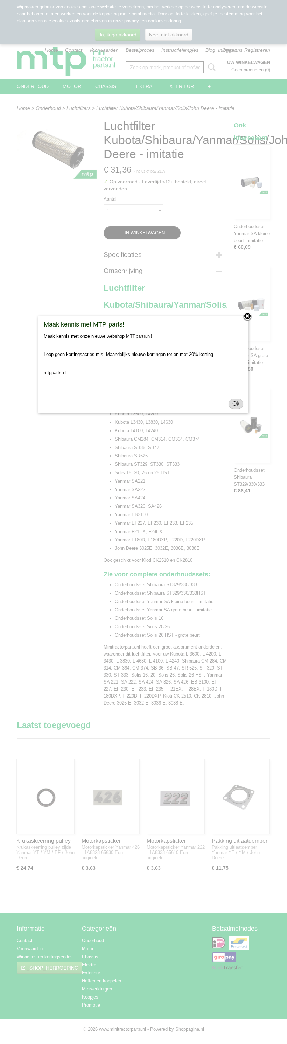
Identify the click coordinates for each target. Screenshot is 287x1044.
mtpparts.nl (55, 372)
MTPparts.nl (138, 336)
